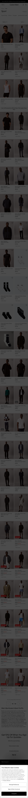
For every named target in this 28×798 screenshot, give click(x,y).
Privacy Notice (6, 780)
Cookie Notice (20, 779)
